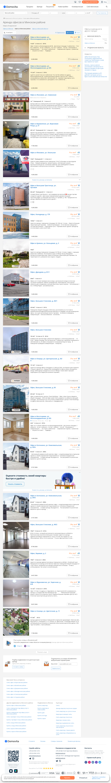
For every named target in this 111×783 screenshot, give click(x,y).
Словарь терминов (56, 741)
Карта (78, 32)
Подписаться (56, 668)
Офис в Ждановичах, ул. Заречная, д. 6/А (45, 583)
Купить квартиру (43, 705)
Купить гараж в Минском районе (16, 731)
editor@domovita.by (35, 755)
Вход (105, 2)
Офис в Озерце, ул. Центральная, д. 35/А (46, 360)
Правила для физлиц (74, 741)
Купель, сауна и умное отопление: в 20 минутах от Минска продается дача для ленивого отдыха (94, 67)
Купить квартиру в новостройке (43, 709)
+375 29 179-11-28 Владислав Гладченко (68, 755)
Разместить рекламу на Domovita (42, 180)
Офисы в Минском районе (23, 28)
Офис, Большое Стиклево (40, 330)
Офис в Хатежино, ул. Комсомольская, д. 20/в (46, 446)
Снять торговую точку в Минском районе (19, 717)
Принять (67, 778)
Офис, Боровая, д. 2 (38, 553)
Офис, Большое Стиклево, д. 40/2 (43, 525)
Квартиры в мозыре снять (64, 714)
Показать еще (42, 652)
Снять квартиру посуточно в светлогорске (64, 726)
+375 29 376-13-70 (34, 751)
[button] (31, 168)
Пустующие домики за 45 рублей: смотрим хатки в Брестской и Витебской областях (96, 74)
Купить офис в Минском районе (16, 705)
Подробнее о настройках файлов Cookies (98, 777)
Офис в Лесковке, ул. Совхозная (43, 95)
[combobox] (15, 12)
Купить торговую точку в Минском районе (19, 720)
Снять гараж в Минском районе (16, 728)
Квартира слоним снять (63, 720)
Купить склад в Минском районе (16, 726)
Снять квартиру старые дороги (65, 730)
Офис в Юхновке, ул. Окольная (43, 153)
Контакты (88, 748)
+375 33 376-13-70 (34, 753)
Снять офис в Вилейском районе (16, 685)
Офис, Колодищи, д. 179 (40, 214)
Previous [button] (5, 48)
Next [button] (27, 48)
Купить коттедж (42, 715)
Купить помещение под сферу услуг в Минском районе (18, 713)
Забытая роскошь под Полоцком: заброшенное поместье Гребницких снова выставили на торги (94, 59)
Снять (58, 705)
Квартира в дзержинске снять (65, 723)
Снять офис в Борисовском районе (17, 682)
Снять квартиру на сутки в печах (66, 711)
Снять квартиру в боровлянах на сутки (66, 733)
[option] (16, 48)
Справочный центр (94, 758)
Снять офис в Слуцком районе (16, 697)
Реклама (42, 741)
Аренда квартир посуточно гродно (66, 708)
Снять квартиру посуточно (64, 717)
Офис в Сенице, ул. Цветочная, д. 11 (45, 611)
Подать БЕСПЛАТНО (91, 2)
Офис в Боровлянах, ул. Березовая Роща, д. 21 (44, 125)
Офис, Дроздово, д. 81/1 (40, 272)
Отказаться (83, 778)
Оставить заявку (18, 667)
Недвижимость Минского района (13, 18)
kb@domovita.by (60, 753)
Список (71, 32)
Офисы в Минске (8, 28)
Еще (102, 13)
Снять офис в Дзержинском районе (17, 688)
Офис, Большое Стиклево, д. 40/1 (43, 301)
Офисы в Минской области (40, 28)
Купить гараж (42, 718)
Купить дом (41, 712)
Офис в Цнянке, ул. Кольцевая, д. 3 (44, 243)
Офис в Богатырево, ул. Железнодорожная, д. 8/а (40, 38)
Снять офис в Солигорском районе (17, 694)
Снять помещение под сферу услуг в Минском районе (17, 709)
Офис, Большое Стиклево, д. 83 (43, 388)
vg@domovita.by (60, 758)
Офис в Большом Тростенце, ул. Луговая (43, 186)
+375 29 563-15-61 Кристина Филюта (67, 751)
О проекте (32, 741)
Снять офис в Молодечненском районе (18, 691)
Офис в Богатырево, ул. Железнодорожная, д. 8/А (40, 67)
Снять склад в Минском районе (16, 723)
